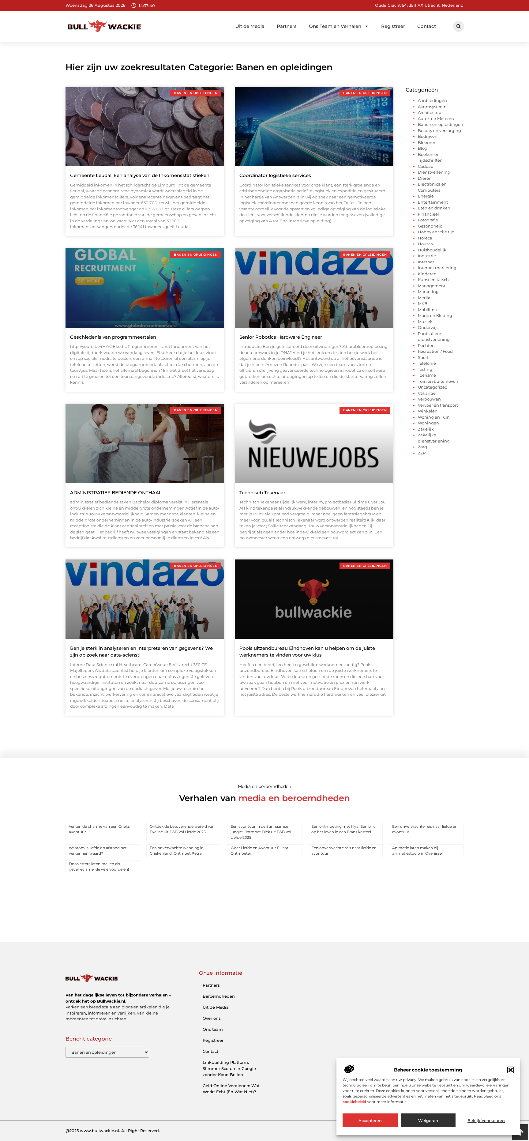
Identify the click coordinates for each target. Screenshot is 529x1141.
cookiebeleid (354, 1101)
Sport (423, 357)
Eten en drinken (434, 207)
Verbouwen (429, 399)
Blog (422, 148)
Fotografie (428, 219)
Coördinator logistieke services (275, 175)
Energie (426, 196)
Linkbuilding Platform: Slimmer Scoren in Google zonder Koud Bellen (229, 1068)
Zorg (422, 446)
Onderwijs (428, 327)
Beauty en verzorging (439, 130)
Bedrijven (427, 136)
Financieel (428, 214)
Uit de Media (249, 26)
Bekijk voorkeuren (486, 1120)
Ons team (213, 1029)
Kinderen (427, 273)
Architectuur (430, 112)
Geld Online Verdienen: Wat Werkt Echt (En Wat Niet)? (231, 1088)
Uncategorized (433, 387)
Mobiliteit (427, 309)
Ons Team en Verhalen (335, 26)
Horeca (425, 237)
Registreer (393, 26)
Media (424, 297)
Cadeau (425, 166)
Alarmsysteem (432, 106)
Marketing (428, 291)
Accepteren (370, 1120)
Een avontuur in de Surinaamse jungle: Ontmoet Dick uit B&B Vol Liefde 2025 (261, 832)
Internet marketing (437, 267)
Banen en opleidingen (440, 124)
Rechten (426, 345)
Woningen (428, 422)
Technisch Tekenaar (262, 492)
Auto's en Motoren (436, 118)
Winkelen (427, 411)
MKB (422, 303)
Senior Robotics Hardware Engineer (280, 337)
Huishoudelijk (432, 249)
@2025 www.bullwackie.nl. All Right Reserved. (113, 1130)
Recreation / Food (435, 351)
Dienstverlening (434, 172)
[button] (511, 1070)
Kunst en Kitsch (433, 279)
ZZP (422, 452)
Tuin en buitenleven (438, 381)
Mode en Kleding (435, 315)
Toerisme (427, 375)
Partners (287, 26)
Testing (425, 369)
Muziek (425, 321)
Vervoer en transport (438, 405)
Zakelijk (426, 429)
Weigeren (428, 1120)
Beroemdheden (219, 996)
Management (431, 285)
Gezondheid (430, 226)
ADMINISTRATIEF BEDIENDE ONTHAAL (116, 492)
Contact (426, 26)
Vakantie (427, 393)
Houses (425, 243)
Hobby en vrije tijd (436, 231)
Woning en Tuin (434, 417)
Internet (426, 261)
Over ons (212, 1018)
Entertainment (433, 202)
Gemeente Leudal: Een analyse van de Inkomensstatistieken (139, 175)
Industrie (427, 255)
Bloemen (427, 142)
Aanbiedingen (432, 100)
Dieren (425, 178)
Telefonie (427, 363)
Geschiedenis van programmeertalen (113, 337)
